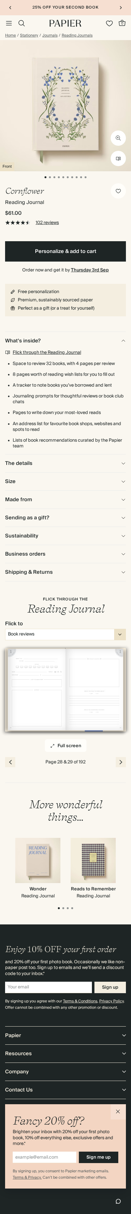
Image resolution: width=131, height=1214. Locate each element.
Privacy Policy (111, 1001)
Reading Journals (77, 35)
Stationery (29, 35)
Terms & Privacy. (27, 1177)
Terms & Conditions (80, 1001)
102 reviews (47, 223)
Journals (50, 35)
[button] (118, 1111)
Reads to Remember (93, 889)
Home (10, 35)
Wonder (38, 889)
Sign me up (98, 1157)
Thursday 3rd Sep (90, 270)
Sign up (110, 987)
